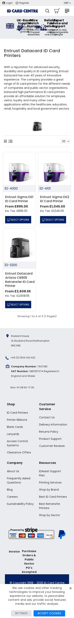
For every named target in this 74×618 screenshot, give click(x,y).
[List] (10, 141)
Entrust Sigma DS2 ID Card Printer (54, 199)
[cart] (56, 11)
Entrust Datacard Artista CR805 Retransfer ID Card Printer (20, 280)
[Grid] (5, 141)
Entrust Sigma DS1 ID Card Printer (19, 199)
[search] (47, 11)
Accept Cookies (49, 613)
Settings (21, 613)
